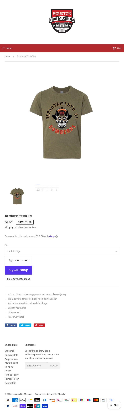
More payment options (18, 279)
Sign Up (53, 366)
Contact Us (10, 383)
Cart (119, 48)
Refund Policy (12, 375)
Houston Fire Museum (22, 394)
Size (7, 245)
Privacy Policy (12, 379)
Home (7, 56)
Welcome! (10, 351)
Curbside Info (11, 355)
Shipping (9, 227)
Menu (9, 48)
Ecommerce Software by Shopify (50, 394)
